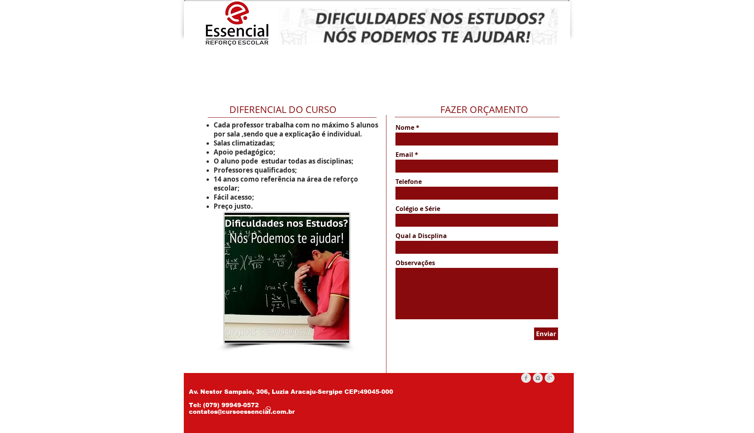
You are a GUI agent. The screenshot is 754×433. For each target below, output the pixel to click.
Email (404, 154)
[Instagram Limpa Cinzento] (538, 378)
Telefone (408, 181)
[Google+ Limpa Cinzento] (550, 378)
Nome (405, 127)
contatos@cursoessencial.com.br (242, 411)
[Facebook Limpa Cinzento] (526, 378)
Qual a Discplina (421, 236)
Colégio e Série (417, 209)
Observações (415, 263)
